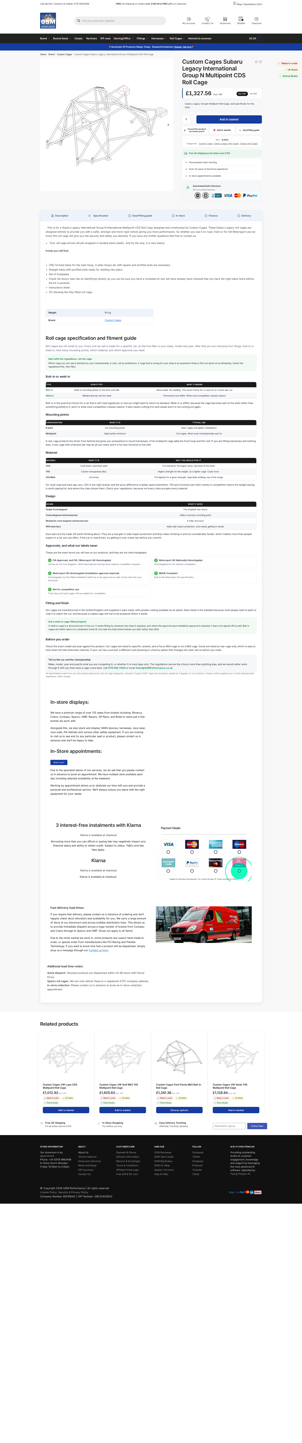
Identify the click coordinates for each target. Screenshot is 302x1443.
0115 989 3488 (117, 668)
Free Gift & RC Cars (127, 1174)
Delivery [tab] (246, 215)
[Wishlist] (90, 1036)
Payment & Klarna (126, 1152)
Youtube (197, 1169)
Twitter (196, 1156)
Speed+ (178, 46)
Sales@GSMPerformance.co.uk (154, 668)
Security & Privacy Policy (73, 1192)
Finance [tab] (213, 215)
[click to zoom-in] (106, 124)
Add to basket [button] (66, 1110)
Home (43, 54)
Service (187, 46)
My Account (188, 23)
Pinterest (197, 1165)
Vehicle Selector (87, 1156)
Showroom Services (89, 1160)
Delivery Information (127, 1156)
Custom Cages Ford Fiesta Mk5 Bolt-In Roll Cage (178, 1086)
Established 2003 (253, 4)
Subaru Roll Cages (249, 143)
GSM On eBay (162, 1165)
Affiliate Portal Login (127, 1169)
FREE (165, 3)
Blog (239, 4)
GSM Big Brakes (163, 1160)
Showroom (225, 23)
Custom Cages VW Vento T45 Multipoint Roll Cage (230, 1086)
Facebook (197, 1152)
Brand (52, 54)
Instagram (197, 1160)
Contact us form (98, 950)
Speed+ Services (164, 1169)
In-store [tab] (180, 215)
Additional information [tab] (98, 216)
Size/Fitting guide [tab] (142, 215)
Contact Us (207, 23)
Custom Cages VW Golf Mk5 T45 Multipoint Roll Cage (118, 1086)
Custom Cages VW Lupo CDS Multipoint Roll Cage (60, 1086)
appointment (47, 1155)
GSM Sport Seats (164, 1156)
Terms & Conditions (127, 1165)
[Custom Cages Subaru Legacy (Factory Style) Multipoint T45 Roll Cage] (256, 61)
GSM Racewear (163, 1152)
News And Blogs (87, 1165)
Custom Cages (64, 54)
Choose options (179, 1110)
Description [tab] (61, 215)
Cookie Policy (48, 1192)
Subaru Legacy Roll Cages (226, 143)
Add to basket (229, 119)
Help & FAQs (161, 1174)
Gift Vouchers (86, 1169)
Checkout (257, 23)
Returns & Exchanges (128, 1160)
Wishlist (241, 23)
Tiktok (195, 1174)
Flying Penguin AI (240, 1173)
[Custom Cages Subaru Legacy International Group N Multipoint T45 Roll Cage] (260, 61)
